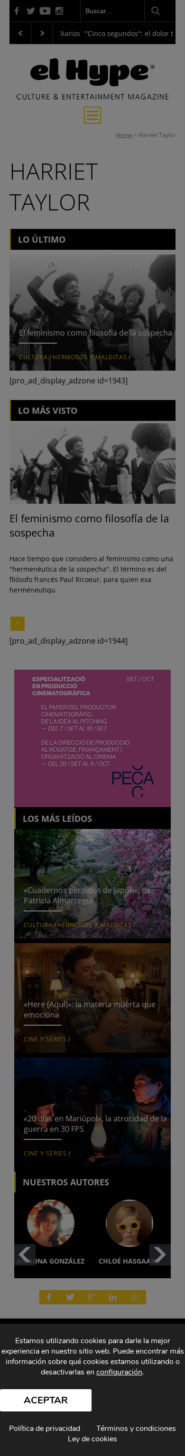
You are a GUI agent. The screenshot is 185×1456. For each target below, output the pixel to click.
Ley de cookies (92, 1439)
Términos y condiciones (136, 1428)
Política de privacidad (44, 1428)
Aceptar (46, 1400)
